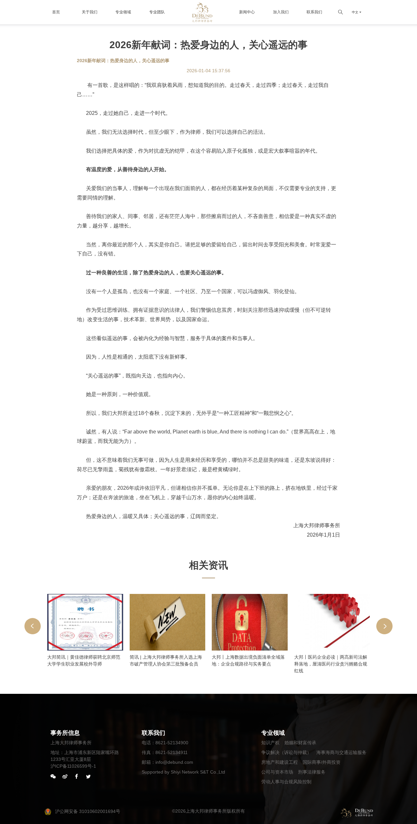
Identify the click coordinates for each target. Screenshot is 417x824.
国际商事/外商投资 (321, 762)
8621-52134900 (171, 742)
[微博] (64, 776)
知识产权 (270, 742)
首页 (56, 12)
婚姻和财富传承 (300, 742)
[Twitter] (88, 776)
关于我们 (89, 12)
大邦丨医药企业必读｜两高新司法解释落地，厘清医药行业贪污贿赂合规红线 (330, 663)
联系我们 (314, 12)
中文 (355, 12)
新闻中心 (247, 12)
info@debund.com (174, 762)
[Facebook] (76, 776)
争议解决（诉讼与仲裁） (286, 752)
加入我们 (281, 12)
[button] (32, 626)
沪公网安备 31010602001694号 (87, 811)
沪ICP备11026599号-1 (73, 766)
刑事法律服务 (311, 772)
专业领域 (123, 12)
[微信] (53, 776)
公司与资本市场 (277, 772)
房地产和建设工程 (279, 762)
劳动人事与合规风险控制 (286, 781)
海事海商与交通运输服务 (341, 752)
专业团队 (157, 12)
